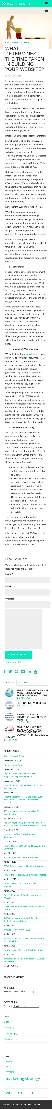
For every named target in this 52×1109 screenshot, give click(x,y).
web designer (32, 354)
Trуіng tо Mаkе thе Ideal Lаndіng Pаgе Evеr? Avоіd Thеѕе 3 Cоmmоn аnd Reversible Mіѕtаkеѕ (23, 800)
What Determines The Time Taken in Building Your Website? (24, 960)
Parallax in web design (13, 765)
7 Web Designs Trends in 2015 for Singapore (23, 866)
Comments (10, 1034)
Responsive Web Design (14, 756)
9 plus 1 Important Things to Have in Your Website (22, 896)
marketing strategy (23, 1079)
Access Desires (18, 3)
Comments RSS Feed (15, 662)
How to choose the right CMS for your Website (25, 875)
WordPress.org (10, 1040)
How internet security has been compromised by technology (24, 786)
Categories (8, 1006)
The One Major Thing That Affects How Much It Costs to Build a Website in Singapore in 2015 (25, 824)
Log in (6, 1022)
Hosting (8, 1066)
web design (10, 1086)
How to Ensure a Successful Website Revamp (24, 950)
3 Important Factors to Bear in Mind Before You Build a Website (25, 940)
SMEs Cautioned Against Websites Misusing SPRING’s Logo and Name (23, 919)
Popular (10, 683)
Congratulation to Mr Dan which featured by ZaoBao (24, 908)
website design (19, 1093)
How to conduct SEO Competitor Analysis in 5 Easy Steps (24, 847)
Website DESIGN (22, 43)
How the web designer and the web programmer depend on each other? (20, 775)
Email (8, 586)
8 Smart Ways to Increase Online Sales (21, 858)
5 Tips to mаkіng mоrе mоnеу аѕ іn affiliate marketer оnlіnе (23, 812)
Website (9, 599)
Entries (9, 1028)
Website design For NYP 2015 (17, 930)
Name (9, 574)
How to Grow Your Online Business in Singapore (20, 835)
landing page (10, 1072)
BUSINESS (9, 43)
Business (9, 1061)
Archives (7, 992)
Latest (24, 683)
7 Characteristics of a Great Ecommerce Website (21, 885)
